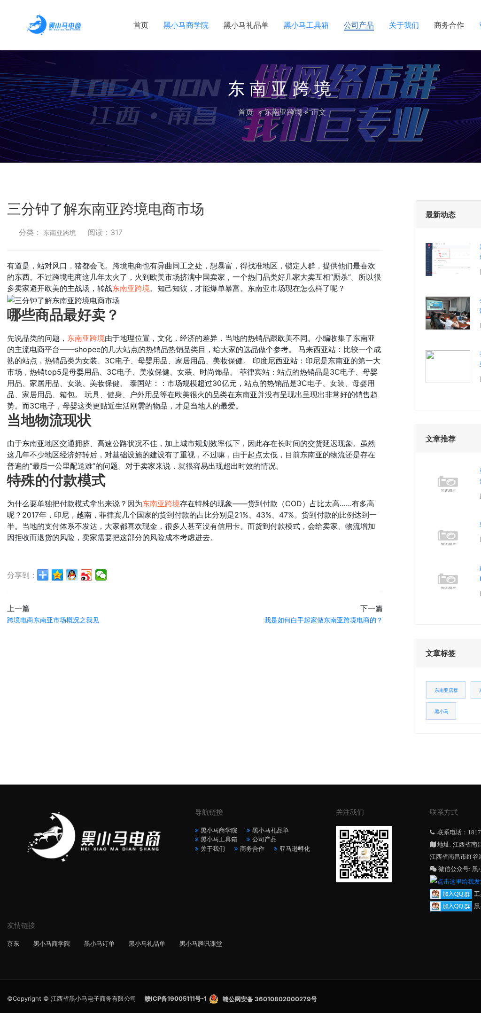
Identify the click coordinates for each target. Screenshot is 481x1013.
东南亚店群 (446, 690)
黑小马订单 (99, 943)
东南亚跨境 (283, 112)
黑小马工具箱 (306, 25)
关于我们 (404, 25)
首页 (140, 25)
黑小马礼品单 (246, 25)
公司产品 (359, 25)
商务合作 (449, 25)
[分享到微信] (101, 575)
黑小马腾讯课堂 (200, 943)
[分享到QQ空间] (57, 575)
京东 (13, 943)
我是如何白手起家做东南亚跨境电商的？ (323, 620)
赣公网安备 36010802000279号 (270, 999)
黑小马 (441, 711)
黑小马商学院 (186, 25)
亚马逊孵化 (294, 848)
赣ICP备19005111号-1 (176, 998)
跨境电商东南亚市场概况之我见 (53, 620)
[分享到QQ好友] (72, 575)
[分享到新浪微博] (87, 575)
